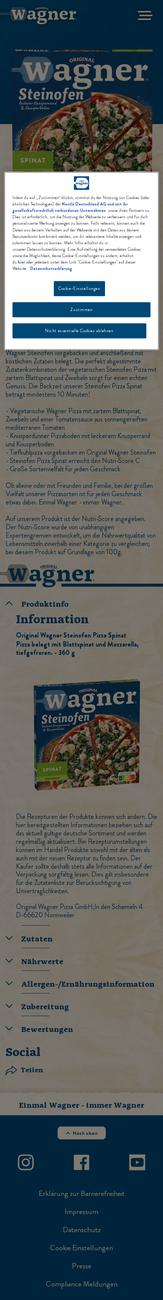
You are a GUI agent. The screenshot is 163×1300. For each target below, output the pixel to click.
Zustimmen (81, 309)
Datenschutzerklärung (51, 268)
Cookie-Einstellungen (79, 288)
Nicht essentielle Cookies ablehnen (79, 330)
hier (21, 262)
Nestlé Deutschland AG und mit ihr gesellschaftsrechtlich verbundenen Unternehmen (70, 207)
